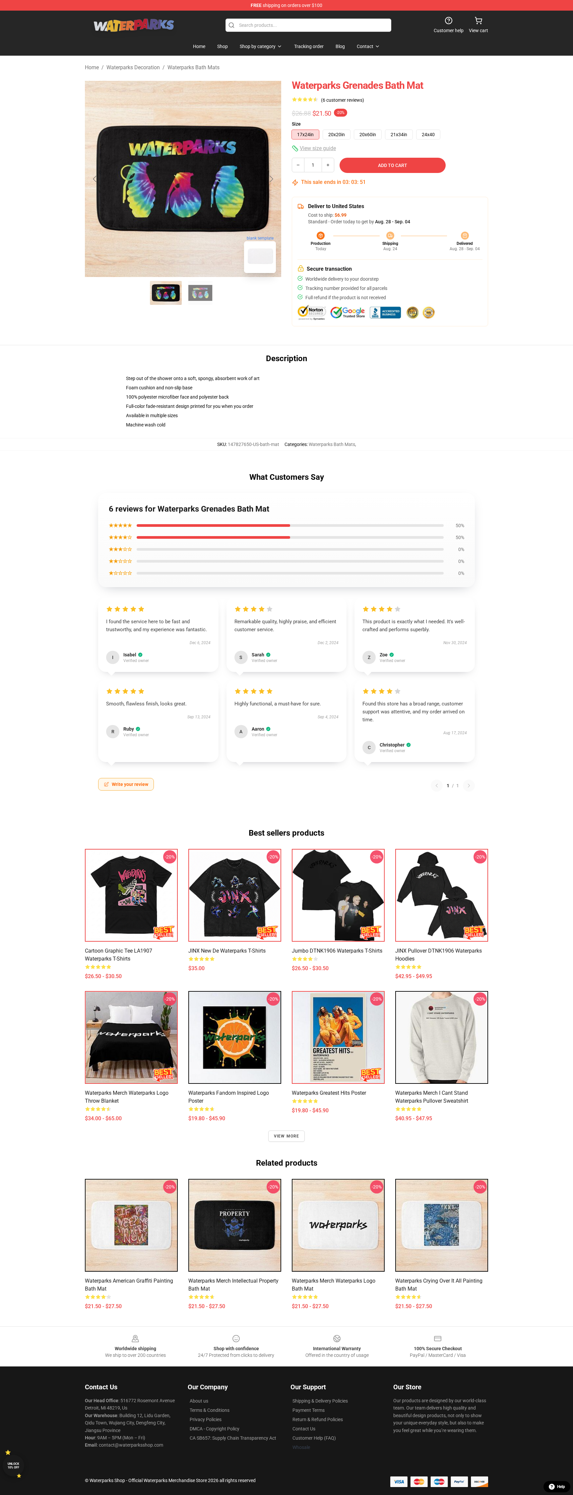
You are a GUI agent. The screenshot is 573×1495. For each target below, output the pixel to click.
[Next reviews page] (469, 786)
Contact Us (303, 1428)
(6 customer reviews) (342, 100)
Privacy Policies (206, 1419)
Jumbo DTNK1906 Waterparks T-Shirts (337, 951)
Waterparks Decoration (133, 67)
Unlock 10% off (13, 1465)
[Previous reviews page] (437, 786)
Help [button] (561, 1486)
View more (286, 1136)
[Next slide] (271, 179)
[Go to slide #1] (166, 293)
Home (92, 67)
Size (296, 124)
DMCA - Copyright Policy (214, 1428)
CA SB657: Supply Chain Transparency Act (233, 1438)
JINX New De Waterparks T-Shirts (227, 951)
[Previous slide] (95, 179)
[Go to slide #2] (200, 293)
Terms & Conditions (209, 1410)
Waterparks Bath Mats (193, 67)
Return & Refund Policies (317, 1419)
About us (199, 1401)
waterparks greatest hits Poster (329, 1093)
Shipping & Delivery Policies (320, 1401)
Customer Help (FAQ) (314, 1438)
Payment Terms (308, 1410)
